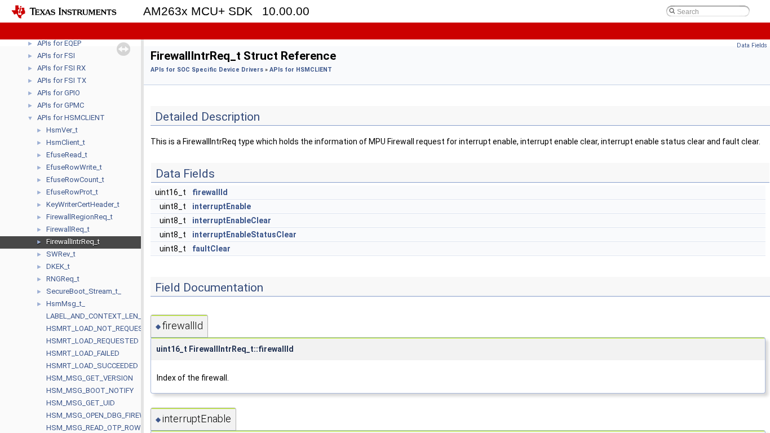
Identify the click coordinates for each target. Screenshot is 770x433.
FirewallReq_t (68, 229)
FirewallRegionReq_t (79, 217)
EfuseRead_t (66, 155)
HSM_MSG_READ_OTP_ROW (93, 427)
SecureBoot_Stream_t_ (83, 291)
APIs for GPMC (60, 105)
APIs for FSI (56, 55)
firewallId (210, 192)
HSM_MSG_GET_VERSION (89, 378)
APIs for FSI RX (61, 68)
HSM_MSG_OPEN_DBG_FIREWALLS (104, 415)
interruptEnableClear (231, 220)
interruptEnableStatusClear (244, 234)
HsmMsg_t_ (65, 303)
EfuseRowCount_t (75, 179)
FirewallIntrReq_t (73, 241)
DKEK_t (58, 266)
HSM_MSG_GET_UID (80, 403)
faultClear (211, 248)
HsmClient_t (65, 142)
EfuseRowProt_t (72, 192)
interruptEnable (221, 206)
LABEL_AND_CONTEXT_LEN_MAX (101, 316)
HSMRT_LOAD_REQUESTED (92, 341)
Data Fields (752, 45)
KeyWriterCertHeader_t (83, 204)
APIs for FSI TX (61, 80)
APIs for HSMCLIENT (71, 117)
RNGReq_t (62, 279)
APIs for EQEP (59, 43)
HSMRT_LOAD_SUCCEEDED (92, 365)
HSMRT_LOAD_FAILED (83, 353)
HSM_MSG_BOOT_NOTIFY (90, 390)
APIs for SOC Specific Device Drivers (207, 69)
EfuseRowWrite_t (74, 167)
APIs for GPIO (58, 93)
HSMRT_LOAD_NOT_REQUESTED (101, 328)
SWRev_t (61, 254)
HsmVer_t (62, 130)
